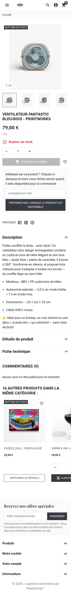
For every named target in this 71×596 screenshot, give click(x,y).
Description (12, 237)
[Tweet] (26, 222)
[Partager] (19, 222)
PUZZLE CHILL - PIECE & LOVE (23, 448)
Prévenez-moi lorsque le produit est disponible (35, 204)
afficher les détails (24, 478)
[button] (48, 5)
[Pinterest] (32, 222)
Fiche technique (16, 351)
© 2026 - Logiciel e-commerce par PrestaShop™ (35, 586)
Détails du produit (17, 339)
